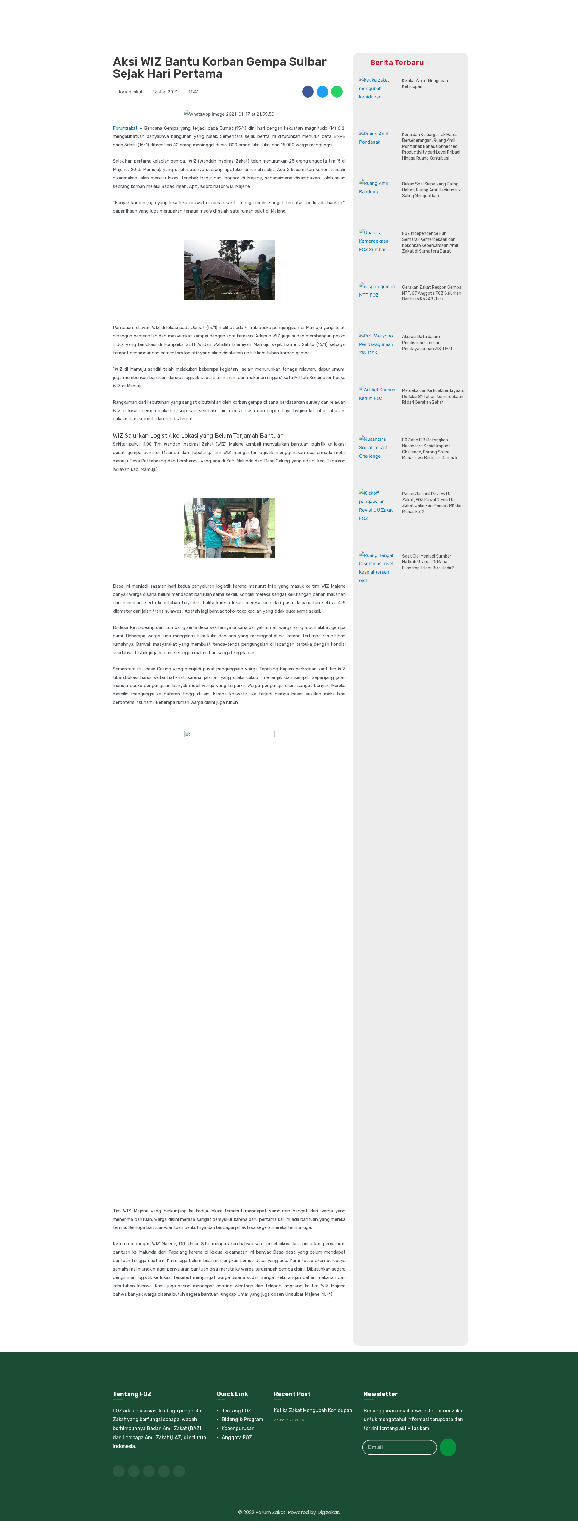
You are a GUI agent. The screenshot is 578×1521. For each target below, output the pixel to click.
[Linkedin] (164, 1471)
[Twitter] (134, 1471)
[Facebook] (119, 1471)
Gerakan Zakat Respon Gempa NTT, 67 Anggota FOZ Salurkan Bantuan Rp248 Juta (431, 293)
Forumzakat (125, 128)
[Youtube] (149, 1471)
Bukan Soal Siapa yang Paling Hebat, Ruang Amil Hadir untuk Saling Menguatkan (431, 190)
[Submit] (448, 1447)
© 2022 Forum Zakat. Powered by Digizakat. (289, 1512)
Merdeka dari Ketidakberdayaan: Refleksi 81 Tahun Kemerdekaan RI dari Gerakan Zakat (433, 396)
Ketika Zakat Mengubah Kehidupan (313, 1410)
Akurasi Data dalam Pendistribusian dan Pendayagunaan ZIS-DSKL (427, 342)
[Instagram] (179, 1471)
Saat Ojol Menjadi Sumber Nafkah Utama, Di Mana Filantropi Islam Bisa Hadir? (428, 562)
